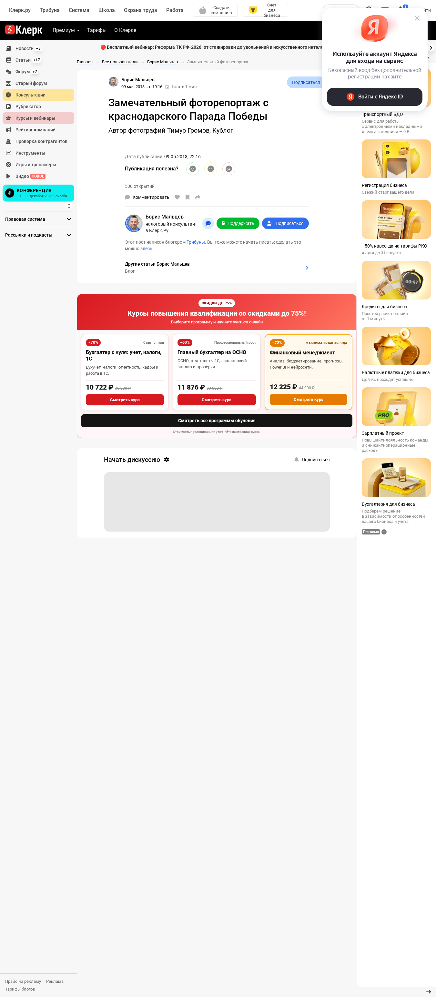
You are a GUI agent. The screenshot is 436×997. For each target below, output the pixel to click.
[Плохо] (228, 168)
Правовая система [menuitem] (25, 219)
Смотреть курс (125, 399)
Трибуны (196, 242)
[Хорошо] (192, 168)
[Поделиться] (197, 197)
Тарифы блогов (20, 989)
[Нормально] (210, 168)
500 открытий (140, 186)
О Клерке (125, 30)
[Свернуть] (428, 991)
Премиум (64, 30)
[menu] (41, 123)
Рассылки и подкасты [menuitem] (28, 235)
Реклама (55, 981)
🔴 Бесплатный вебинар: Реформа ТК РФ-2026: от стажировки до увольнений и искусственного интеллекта (216, 47)
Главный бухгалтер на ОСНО (211, 352)
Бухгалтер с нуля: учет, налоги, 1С (123, 355)
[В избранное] (187, 197)
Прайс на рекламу (23, 981)
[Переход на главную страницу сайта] (23, 30)
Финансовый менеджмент (302, 353)
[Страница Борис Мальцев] (113, 81)
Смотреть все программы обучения (217, 420)
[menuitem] (38, 48)
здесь (146, 248)
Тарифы (96, 30)
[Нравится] (177, 197)
